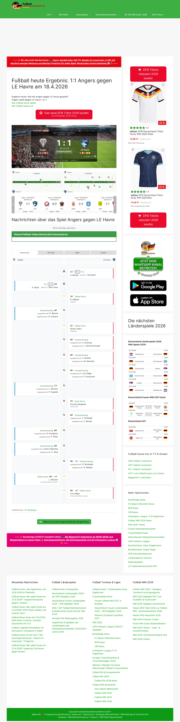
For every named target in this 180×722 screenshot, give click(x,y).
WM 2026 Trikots (136, 524)
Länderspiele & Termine (139, 558)
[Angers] (43, 146)
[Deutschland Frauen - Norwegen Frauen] (148, 405)
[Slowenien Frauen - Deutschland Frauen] (148, 412)
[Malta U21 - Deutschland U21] (148, 436)
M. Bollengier (31, 510)
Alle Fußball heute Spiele (24, 103)
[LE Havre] (85, 146)
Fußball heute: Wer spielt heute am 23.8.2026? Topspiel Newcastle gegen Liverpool (29, 599)
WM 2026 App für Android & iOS (134, 714)
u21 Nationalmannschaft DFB (142, 566)
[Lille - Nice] (28, 204)
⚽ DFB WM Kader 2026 (136, 14)
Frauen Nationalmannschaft (142, 529)
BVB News (133, 508)
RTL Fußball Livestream (139, 469)
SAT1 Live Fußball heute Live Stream (146, 473)
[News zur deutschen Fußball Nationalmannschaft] (28, 5)
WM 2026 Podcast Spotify (111, 717)
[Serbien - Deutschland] (148, 381)
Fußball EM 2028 (100, 676)
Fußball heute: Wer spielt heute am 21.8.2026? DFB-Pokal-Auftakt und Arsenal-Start (29, 610)
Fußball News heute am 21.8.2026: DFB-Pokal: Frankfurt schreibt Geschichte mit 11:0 (29, 620)
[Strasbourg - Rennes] (107, 204)
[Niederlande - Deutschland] (148, 353)
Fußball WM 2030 (103, 693)
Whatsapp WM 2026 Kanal (107, 714)
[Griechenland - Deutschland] (148, 374)
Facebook (62, 717)
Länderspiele (82, 14)
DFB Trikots (157, 14)
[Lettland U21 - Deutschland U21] (148, 429)
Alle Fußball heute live (22, 106)
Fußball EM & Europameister (106, 672)
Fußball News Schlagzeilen (65, 589)
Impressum (76, 714)
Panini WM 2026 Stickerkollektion (149, 623)
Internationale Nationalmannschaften (146, 537)
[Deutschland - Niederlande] (148, 389)
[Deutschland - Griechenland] (148, 360)
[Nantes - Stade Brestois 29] (81, 204)
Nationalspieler (135, 562)
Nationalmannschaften (106, 14)
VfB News (133, 512)
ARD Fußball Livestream (140, 461)
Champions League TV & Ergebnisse (146, 516)
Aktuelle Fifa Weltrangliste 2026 (67, 618)
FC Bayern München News (141, 504)
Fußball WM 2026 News (140, 520)
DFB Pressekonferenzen (140, 554)
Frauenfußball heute (138, 533)
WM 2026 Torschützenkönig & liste (150, 635)
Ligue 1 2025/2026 (59, 133)
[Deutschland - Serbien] (148, 367)
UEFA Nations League (139, 541)
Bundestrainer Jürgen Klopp (142, 549)
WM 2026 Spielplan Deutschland (149, 604)
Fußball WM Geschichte (104, 685)
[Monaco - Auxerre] (54, 204)
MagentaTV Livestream (139, 477)
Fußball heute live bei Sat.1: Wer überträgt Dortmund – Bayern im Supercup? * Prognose (28, 638)
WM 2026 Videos (141, 639)
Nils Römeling (64, 714)
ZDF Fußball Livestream (139, 465)
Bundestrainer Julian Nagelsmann (144, 545)
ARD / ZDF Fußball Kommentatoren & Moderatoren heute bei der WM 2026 (69, 611)
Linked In (94, 717)
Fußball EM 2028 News (106, 680)
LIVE (49, 14)
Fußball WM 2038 (103, 701)
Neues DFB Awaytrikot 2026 (147, 615)
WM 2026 (63, 14)
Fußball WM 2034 (103, 697)
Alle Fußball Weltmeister (106, 689)
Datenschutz (88, 714)
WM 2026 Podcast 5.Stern (146, 619)
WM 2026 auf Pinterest (78, 717)
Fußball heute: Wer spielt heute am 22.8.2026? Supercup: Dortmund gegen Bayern (29, 648)
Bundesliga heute (136, 500)
